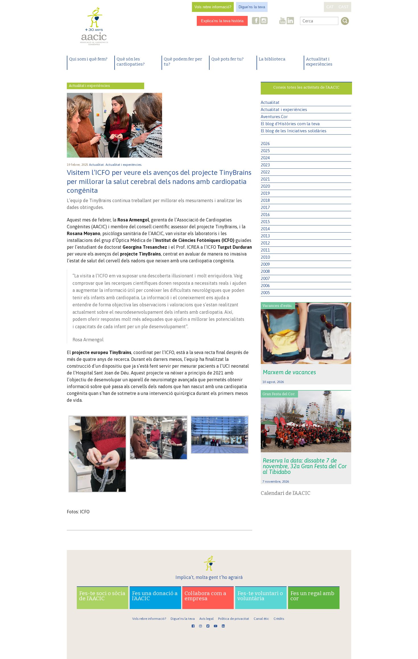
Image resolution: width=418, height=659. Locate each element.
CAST (344, 7)
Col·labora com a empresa (205, 596)
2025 (265, 150)
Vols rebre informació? (212, 7)
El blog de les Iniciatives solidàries (293, 130)
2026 (265, 143)
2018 (265, 200)
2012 (265, 242)
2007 (265, 278)
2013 (265, 235)
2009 (265, 264)
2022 (265, 172)
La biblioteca (272, 59)
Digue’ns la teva (252, 7)
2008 (265, 271)
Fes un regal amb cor (312, 596)
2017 (265, 207)
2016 (265, 214)
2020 (265, 186)
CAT (330, 7)
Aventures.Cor (274, 116)
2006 (265, 285)
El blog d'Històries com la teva (290, 123)
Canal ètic (261, 619)
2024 (265, 157)
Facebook (256, 21)
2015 (265, 221)
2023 (265, 164)
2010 (265, 257)
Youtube (282, 21)
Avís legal (206, 619)
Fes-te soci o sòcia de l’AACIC (102, 596)
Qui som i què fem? (88, 59)
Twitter (273, 21)
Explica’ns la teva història (222, 21)
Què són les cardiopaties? (131, 62)
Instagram (264, 21)
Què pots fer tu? (227, 59)
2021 (265, 179)
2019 (265, 193)
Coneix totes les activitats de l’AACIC (306, 87)
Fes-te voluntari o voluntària (260, 596)
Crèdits (279, 619)
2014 (265, 228)
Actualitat (270, 102)
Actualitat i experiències (319, 62)
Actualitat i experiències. (124, 165)
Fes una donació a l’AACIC (155, 596)
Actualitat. (97, 165)
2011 (265, 250)
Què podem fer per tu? (183, 62)
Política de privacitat (233, 619)
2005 (265, 292)
